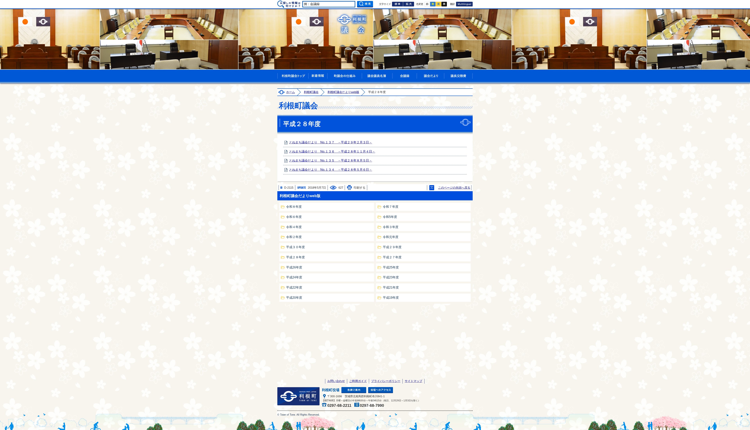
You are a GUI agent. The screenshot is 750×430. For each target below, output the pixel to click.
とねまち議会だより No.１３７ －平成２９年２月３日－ (330, 142)
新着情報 (317, 76)
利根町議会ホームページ (352, 24)
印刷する (359, 187)
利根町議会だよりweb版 (343, 92)
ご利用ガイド (358, 381)
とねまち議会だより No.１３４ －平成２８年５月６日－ (330, 169)
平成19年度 (391, 297)
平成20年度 (294, 297)
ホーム (290, 92)
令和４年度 (294, 227)
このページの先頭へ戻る (454, 187)
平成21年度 (391, 287)
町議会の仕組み (344, 76)
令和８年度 (294, 206)
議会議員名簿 (377, 76)
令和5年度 (390, 217)
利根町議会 (311, 92)
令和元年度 (390, 237)
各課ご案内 (353, 390)
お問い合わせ (336, 381)
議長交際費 (458, 76)
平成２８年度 (295, 257)
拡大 (408, 4)
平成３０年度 (295, 247)
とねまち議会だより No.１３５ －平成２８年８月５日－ (330, 160)
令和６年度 (294, 217)
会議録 (404, 76)
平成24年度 (294, 277)
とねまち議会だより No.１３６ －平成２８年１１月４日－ (332, 151)
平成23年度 (391, 277)
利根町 (298, 396)
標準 (397, 4)
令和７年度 (390, 206)
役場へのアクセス (380, 390)
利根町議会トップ (292, 76)
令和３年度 (390, 227)
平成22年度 (294, 287)
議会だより (430, 76)
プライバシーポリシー (385, 381)
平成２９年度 (392, 247)
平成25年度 (391, 267)
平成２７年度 (392, 257)
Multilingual (464, 4)
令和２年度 (294, 237)
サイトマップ (413, 381)
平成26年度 (294, 267)
